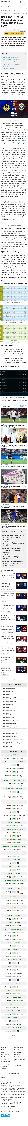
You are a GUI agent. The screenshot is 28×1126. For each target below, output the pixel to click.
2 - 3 (14, 856)
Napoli (20, 952)
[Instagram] (17, 1103)
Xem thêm (14, 679)
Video (2, 1052)
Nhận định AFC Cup (7, 746)
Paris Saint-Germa (21, 911)
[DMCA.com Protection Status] (5, 1116)
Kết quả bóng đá (15, 13)
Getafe (7, 891)
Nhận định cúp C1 (7, 694)
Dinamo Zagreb (22, 771)
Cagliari (20, 956)
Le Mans (7, 969)
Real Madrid (6, 758)
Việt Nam (21, 6)
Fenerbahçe (21, 765)
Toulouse (7, 976)
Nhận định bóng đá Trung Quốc (10, 736)
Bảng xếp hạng (17, 1065)
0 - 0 (14, 863)
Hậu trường (4, 1066)
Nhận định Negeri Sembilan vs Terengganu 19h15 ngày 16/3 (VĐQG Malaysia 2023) (14, 550)
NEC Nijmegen (22, 835)
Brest (20, 969)
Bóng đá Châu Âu (18, 1052)
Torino (8, 903)
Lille (20, 993)
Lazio (20, 925)
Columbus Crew (5, 601)
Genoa (7, 952)
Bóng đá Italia (17, 1056)
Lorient (20, 973)
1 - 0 (14, 891)
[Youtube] (20, 1103)
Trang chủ (3, 1047)
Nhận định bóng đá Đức (8, 710)
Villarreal (21, 1007)
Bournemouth (22, 935)
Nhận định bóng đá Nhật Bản (10, 733)
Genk (20, 963)
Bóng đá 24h (5, 13)
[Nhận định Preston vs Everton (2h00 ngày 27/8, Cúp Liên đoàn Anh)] (21, 608)
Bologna (7, 925)
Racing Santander (21, 892)
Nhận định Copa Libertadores (10, 720)
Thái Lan (21, 842)
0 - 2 (14, 952)
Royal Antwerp (6, 963)
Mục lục (4, 53)
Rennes (7, 910)
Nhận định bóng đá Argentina (10, 726)
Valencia (7, 825)
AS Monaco (6, 815)
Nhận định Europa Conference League (12, 739)
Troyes (7, 980)
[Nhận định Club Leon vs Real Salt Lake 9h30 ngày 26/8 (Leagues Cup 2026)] (21, 669)
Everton (8, 611)
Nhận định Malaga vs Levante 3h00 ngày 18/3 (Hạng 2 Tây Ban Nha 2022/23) (13, 537)
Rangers (20, 808)
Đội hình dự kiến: (7, 66)
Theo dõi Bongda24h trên (12, 31)
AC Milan (21, 903)
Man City (7, 935)
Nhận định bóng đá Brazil (9, 723)
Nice (8, 973)
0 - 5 (14, 918)
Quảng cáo (12, 1106)
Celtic (20, 832)
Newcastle (7, 939)
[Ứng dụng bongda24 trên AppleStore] (16, 1073)
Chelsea (20, 856)
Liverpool (21, 939)
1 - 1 (14, 876)
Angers (7, 993)
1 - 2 (14, 903)
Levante (20, 863)
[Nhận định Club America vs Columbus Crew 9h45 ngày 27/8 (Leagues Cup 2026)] (21, 596)
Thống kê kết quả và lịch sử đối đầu (11, 64)
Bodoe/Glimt (6, 835)
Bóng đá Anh (17, 1049)
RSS (2, 1103)
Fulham (7, 856)
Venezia (7, 1024)
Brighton (7, 932)
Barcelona (21, 918)
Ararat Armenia (10, 589)
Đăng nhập (24, 2)
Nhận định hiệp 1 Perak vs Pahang (11, 59)
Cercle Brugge (22, 1031)
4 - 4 (14, 963)
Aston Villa (21, 932)
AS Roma (7, 869)
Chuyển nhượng (5, 1063)
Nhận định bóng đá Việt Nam (10, 698)
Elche (8, 918)
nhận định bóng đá (20, 140)
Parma (7, 956)
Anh (26, 6)
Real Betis (21, 825)
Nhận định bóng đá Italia (8, 704)
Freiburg (7, 818)
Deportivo (9, 622)
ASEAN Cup (14, 6)
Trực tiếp (3, 1056)
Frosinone (7, 1020)
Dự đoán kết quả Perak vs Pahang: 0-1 (12, 63)
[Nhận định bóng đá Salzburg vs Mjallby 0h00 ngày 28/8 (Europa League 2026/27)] (21, 576)
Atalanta (7, 900)
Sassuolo (21, 900)
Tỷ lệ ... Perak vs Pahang (9, 61)
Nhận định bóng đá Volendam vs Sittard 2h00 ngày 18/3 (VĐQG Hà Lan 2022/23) (13, 556)
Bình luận (3, 1059)
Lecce (20, 1024)
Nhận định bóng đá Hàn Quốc (10, 730)
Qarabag (7, 805)
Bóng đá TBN (17, 1054)
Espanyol (7, 986)
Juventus (21, 1020)
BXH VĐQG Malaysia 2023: (9, 68)
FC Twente (21, 805)
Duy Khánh (7, 400)
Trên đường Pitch (5, 1054)
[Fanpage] (14, 1103)
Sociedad (21, 758)
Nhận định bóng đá (5, 1061)
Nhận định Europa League (9, 707)
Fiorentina (21, 869)
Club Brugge (6, 1031)
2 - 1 (14, 900)
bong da (16, 397)
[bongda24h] (1, 6)
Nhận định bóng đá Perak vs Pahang (10, 57)
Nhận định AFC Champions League (11, 743)
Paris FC (21, 980)
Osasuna (7, 863)
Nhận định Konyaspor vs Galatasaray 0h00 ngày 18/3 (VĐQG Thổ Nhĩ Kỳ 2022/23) (14, 543)
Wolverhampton (10, 632)
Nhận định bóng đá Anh (8, 688)
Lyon (8, 765)
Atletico (7, 1007)
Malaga (7, 876)
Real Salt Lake (5, 674)
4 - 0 (14, 869)
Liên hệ (4, 1106)
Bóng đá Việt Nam (18, 1047)
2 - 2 (14, 910)
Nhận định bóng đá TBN (8, 691)
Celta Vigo (21, 946)
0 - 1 (14, 925)
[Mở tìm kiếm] (24, 4)
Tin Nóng (3, 1049)
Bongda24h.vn (17, 1111)
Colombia (9, 642)
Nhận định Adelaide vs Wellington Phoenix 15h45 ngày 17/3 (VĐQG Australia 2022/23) (13, 563)
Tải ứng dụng (14, 1071)
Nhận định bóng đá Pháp (9, 701)
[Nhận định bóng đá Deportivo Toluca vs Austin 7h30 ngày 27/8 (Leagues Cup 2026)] (21, 618)
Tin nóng (6, 6)
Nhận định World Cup (8, 717)
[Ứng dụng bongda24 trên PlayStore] (11, 1073)
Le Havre (7, 1014)
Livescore (3, 1068)
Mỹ (7, 653)
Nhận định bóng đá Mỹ (8, 714)
